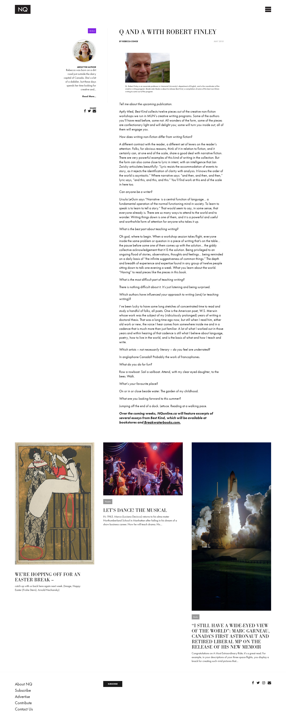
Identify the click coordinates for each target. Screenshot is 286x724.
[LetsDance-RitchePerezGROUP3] (143, 469)
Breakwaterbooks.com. (162, 422)
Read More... (89, 96)
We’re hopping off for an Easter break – (47, 577)
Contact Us (24, 709)
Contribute (23, 702)
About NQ (23, 684)
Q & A (92, 30)
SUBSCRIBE (113, 684)
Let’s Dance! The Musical (135, 510)
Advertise (22, 696)
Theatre (108, 501)
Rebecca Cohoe (130, 41)
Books (195, 617)
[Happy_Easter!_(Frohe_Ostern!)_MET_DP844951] (54, 503)
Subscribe (23, 690)
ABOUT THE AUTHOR (86, 67)
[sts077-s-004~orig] (231, 526)
